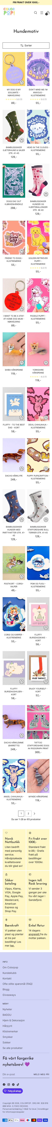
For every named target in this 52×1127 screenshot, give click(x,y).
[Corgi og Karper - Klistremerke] (14, 614)
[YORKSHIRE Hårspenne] (38, 349)
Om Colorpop (10, 967)
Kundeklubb (9, 972)
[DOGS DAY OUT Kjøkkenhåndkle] (14, 181)
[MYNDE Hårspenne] (38, 776)
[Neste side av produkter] (34, 813)
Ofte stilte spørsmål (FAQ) (17, 983)
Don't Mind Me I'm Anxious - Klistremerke (38, 92)
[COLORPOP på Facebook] (4, 1085)
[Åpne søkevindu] (35, 13)
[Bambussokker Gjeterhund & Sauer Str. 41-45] (14, 127)
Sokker (7, 1042)
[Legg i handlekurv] (21, 82)
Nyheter (7, 1009)
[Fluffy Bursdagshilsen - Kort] (14, 668)
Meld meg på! (41, 1074)
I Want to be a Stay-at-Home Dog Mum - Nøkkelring (13, 319)
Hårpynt (7, 1025)
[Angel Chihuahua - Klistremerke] (14, 776)
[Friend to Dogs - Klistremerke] (14, 238)
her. (12, 945)
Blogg (6, 989)
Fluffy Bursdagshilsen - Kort (13, 691)
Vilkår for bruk (29, 1109)
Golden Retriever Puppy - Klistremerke (38, 261)
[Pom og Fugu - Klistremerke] (38, 563)
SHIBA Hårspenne (14, 370)
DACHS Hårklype (14, 476)
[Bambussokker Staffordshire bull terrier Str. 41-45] (38, 506)
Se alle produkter (13, 1047)
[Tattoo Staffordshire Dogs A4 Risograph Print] (38, 722)
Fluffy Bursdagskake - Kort (38, 638)
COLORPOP (25, 1103)
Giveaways (9, 994)
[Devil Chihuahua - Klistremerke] (38, 404)
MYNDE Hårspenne (38, 796)
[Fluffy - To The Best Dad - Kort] (14, 404)
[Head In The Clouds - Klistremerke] (38, 127)
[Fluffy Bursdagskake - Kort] (38, 614)
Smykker (8, 1036)
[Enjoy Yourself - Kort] (38, 668)
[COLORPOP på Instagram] (9, 1085)
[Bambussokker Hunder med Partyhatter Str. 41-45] (14, 506)
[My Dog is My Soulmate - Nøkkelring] (14, 69)
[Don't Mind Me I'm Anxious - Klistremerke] (38, 69)
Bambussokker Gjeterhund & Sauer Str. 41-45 (14, 150)
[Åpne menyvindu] (42, 13)
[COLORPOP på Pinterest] (13, 1085)
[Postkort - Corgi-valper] (14, 563)
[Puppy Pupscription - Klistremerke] (38, 455)
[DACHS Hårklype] (14, 455)
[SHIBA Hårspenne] (14, 349)
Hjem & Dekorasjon (14, 1020)
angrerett (34, 934)
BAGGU (7, 1014)
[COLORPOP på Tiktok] (18, 1085)
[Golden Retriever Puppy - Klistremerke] (38, 238)
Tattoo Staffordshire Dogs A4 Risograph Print (38, 745)
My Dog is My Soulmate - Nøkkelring (14, 92)
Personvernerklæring (12, 1109)
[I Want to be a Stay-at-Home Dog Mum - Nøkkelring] (14, 295)
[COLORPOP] (9, 12)
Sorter (28, 45)
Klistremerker (10, 1031)
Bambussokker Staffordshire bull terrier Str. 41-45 (38, 530)
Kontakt (7, 978)
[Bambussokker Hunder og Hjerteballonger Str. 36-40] (38, 181)
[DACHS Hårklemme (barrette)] (14, 722)
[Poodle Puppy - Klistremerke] (38, 295)
